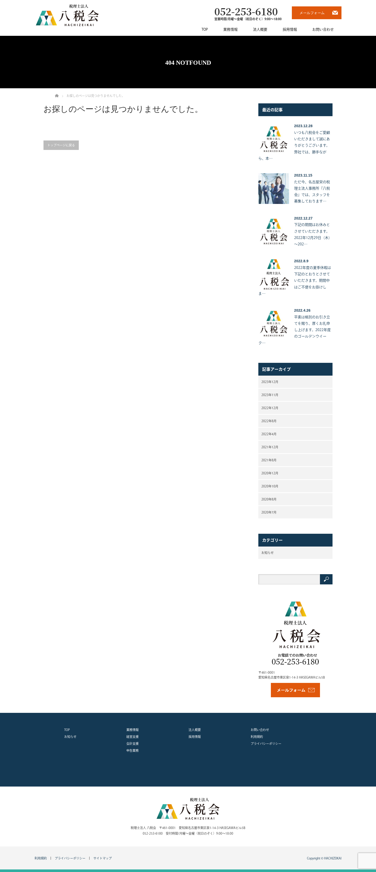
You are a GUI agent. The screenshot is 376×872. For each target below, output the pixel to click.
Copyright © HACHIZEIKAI (324, 858)
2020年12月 (269, 473)
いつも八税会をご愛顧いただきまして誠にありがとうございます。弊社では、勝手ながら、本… (294, 145)
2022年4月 (269, 433)
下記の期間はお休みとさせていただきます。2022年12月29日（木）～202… (313, 234)
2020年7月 (269, 512)
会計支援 (132, 743)
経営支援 (132, 736)
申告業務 (132, 750)
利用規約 (257, 736)
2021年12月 (269, 447)
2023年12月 (269, 381)
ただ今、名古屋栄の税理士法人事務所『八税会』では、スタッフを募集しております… (312, 191)
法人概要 (260, 29)
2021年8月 (269, 460)
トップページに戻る (61, 145)
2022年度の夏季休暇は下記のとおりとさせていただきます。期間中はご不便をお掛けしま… (294, 280)
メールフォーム (312, 13)
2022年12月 (269, 407)
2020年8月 (269, 499)
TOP (205, 29)
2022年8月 (269, 420)
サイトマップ (102, 858)
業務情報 (230, 29)
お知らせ (267, 552)
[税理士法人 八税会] (67, 15)
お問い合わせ (323, 29)
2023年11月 (269, 394)
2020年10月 (269, 486)
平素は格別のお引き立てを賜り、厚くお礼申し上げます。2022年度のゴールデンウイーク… (294, 330)
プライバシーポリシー (266, 743)
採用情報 (290, 29)
